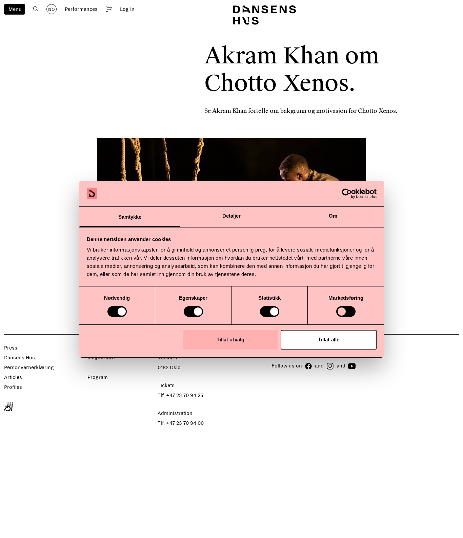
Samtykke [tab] (130, 217)
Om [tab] (333, 216)
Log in (127, 9)
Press (10, 348)
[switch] (193, 311)
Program (97, 377)
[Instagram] (330, 366)
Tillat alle (328, 339)
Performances (81, 9)
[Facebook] (308, 366)
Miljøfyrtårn (101, 357)
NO (51, 9)
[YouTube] (351, 366)
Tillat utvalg (230, 339)
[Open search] (35, 9)
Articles (13, 377)
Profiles (13, 387)
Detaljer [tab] (231, 216)
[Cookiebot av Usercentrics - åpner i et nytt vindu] (347, 193)
